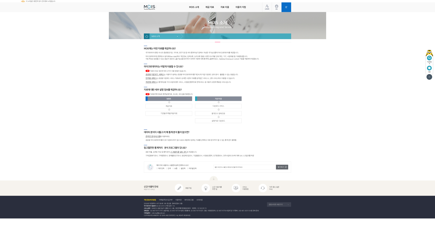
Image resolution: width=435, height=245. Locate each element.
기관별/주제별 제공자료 (169, 113)
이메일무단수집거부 (166, 200)
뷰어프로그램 (188, 200)
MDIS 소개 (156, 36)
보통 (175, 168)
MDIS (155, 7)
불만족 (183, 168)
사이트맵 (199, 200)
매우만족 (161, 168)
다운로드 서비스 (218, 106)
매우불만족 (193, 168)
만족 (169, 168)
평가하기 (281, 167)
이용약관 (178, 200)
